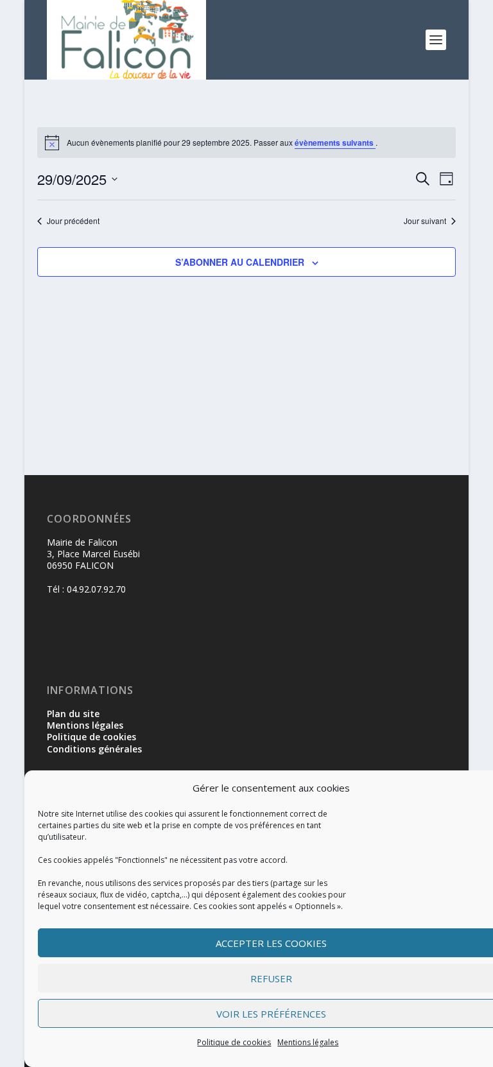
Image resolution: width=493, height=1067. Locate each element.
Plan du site (73, 713)
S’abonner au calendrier (239, 262)
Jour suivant (425, 221)
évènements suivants (335, 142)
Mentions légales (307, 1042)
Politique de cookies (234, 1042)
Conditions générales (94, 749)
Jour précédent (73, 221)
